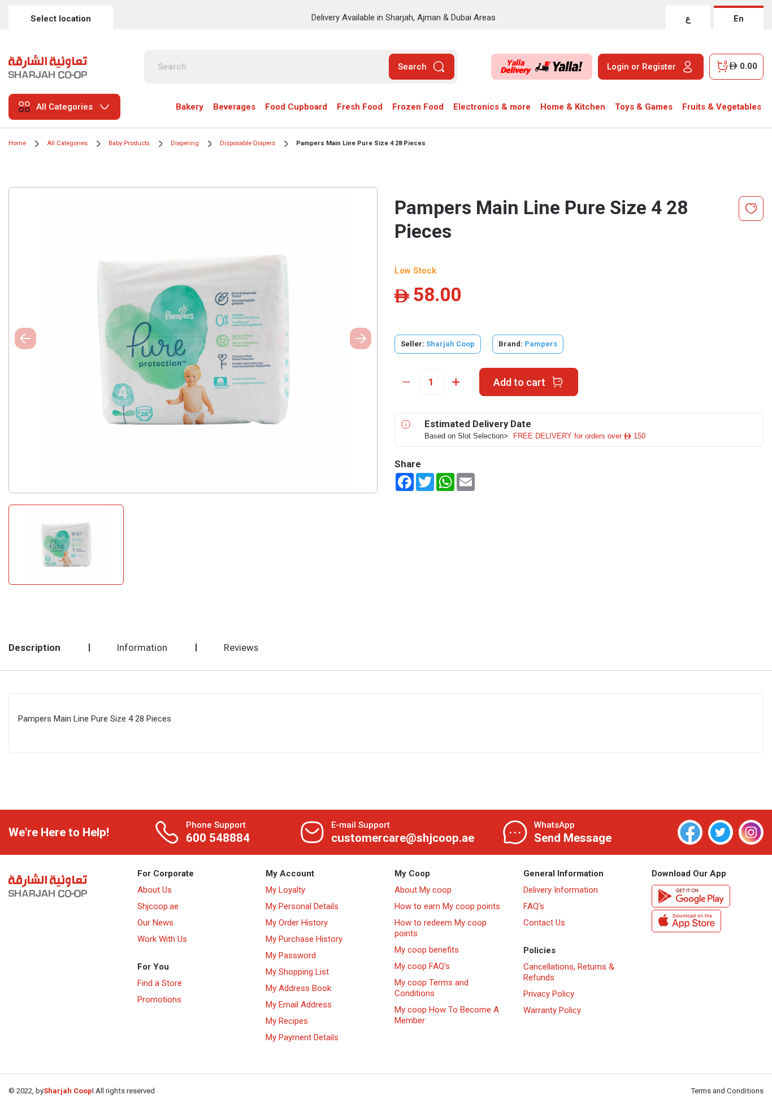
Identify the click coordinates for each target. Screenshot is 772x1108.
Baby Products (129, 143)
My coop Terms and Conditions (431, 987)
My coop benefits (426, 950)
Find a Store (159, 983)
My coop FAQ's (422, 966)
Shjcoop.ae (158, 906)
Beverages (234, 107)
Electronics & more (492, 107)
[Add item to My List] (751, 208)
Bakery (189, 107)
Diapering (185, 143)
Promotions (159, 999)
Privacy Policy (548, 994)
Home (17, 143)
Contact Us (544, 923)
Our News (155, 923)
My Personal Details (302, 906)
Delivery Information (560, 890)
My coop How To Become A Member (446, 1015)
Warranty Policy (552, 1010)
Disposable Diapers (247, 143)
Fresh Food (360, 107)
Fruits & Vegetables (721, 107)
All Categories (67, 143)
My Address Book (298, 988)
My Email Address (299, 1005)
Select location (61, 19)
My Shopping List (297, 972)
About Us (154, 890)
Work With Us (162, 939)
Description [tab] (34, 647)
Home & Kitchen (572, 107)
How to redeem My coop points (440, 928)
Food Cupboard (296, 107)
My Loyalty (285, 890)
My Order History (297, 923)
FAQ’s (533, 906)
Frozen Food (418, 107)
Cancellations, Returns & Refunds (568, 972)
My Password (291, 955)
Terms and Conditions (727, 1091)
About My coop (423, 890)
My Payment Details (302, 1037)
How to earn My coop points (447, 906)
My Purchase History (304, 939)
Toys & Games (644, 107)
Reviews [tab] (241, 647)
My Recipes (287, 1021)
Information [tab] (142, 647)
